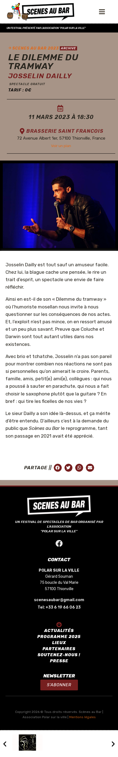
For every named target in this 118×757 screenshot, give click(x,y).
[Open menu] (103, 12)
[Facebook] (59, 543)
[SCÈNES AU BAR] (41, 12)
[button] (59, 685)
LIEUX (59, 642)
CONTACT (59, 559)
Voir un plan (61, 145)
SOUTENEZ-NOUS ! (59, 654)
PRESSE (59, 660)
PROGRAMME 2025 (59, 636)
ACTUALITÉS (59, 630)
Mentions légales (82, 717)
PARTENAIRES (59, 648)
